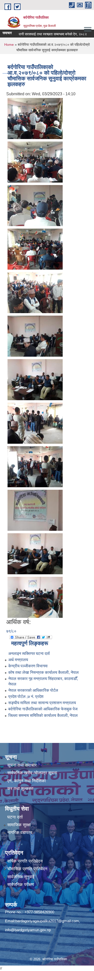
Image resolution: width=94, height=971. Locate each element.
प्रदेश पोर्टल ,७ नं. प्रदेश (25, 696)
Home (9, 45)
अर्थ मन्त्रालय (18, 660)
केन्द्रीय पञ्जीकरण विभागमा (28, 666)
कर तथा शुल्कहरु (20, 788)
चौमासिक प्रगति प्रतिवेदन (27, 869)
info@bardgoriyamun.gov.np (28, 930)
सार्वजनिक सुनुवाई (20, 876)
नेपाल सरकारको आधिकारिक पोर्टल (33, 690)
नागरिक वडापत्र (19, 832)
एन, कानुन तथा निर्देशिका (26, 780)
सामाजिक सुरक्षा (19, 825)
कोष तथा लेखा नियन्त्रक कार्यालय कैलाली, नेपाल (43, 672)
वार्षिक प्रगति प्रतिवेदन (25, 861)
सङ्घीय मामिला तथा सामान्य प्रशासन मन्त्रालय (42, 703)
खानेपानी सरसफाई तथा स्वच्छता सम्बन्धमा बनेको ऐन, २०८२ (42, 34)
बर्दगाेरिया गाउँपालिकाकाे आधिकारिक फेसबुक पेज (42, 709)
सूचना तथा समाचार (22, 765)
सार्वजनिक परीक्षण (20, 884)
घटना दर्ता (15, 817)
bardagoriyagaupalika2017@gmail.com (47, 921)
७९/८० (11, 631)
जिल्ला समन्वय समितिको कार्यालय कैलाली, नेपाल (43, 715)
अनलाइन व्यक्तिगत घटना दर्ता (29, 653)
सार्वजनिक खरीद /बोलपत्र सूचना (32, 773)
